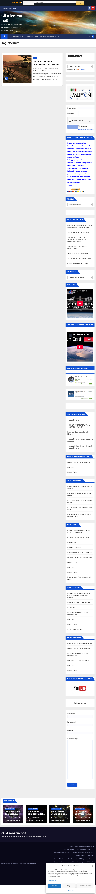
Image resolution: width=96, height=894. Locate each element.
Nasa (35, 57)
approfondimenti (9, 808)
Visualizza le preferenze (85, 886)
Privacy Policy (70, 890)
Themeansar (32, 863)
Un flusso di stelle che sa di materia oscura (59, 814)
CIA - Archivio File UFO (75, 263)
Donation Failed (89, 852)
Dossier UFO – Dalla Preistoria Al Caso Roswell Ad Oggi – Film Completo (78, 595)
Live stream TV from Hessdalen (78, 660)
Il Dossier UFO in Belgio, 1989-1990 (79, 552)
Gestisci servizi (52, 880)
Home (71, 846)
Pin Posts (70, 467)
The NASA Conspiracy (75, 253)
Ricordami (84, 126)
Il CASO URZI (72, 607)
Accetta (54, 886)
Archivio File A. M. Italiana (76, 232)
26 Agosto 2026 (58, 817)
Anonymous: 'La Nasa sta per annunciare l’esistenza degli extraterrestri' (77, 239)
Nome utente (71, 108)
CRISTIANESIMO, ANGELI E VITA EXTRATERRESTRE (78, 849)
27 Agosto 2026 (35, 817)
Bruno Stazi (54, 68)
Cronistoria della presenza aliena (78, 537)
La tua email (71, 722)
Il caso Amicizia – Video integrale (78, 602)
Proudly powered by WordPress (10, 863)
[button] (92, 866)
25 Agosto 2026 (81, 817)
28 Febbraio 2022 (41, 68)
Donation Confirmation (78, 852)
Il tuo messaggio (72, 738)
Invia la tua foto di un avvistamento (43, 36)
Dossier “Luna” (72, 542)
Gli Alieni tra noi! (13, 833)
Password (70, 113)
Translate (82, 69)
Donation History (79, 855)
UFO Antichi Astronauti (75, 629)
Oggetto (70, 730)
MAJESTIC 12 (72, 562)
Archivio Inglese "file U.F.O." (77, 258)
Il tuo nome (71, 714)
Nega (68, 886)
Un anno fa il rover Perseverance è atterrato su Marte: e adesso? (45, 64)
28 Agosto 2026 (11, 817)
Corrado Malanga (73, 420)
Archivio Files (16, 36)
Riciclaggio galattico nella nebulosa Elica (82, 814)
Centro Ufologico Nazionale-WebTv (79, 643)
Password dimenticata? (86, 129)
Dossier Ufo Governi (74, 547)
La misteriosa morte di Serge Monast (79, 557)
